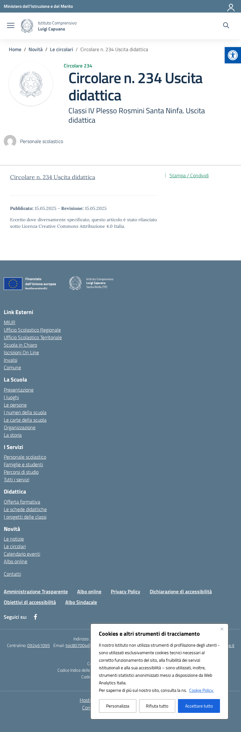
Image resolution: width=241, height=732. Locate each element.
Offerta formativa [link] (22, 501)
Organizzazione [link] (19, 427)
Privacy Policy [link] (125, 591)
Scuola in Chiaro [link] (20, 345)
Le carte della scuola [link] (25, 420)
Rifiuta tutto (157, 706)
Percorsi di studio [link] (21, 472)
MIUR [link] (9, 322)
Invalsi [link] (10, 360)
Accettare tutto (199, 706)
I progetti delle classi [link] (25, 517)
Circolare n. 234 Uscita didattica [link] (52, 177)
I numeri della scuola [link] (25, 412)
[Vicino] (222, 629)
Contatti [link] (12, 574)
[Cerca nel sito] (226, 26)
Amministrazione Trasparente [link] (36, 591)
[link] (233, 55)
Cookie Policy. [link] (201, 690)
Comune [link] (12, 367)
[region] (159, 671)
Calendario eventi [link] (22, 554)
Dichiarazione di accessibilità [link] (181, 591)
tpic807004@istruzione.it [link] (89, 645)
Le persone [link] (15, 405)
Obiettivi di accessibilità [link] (30, 602)
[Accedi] (231, 6)
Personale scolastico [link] (25, 457)
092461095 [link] (38, 645)
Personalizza (117, 706)
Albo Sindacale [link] (81, 602)
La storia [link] (13, 435)
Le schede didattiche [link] (25, 509)
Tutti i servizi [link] (16, 479)
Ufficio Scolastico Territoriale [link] (33, 337)
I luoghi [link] (11, 397)
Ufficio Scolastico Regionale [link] (32, 330)
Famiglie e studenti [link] (23, 464)
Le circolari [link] (15, 546)
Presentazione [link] (19, 389)
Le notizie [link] (14, 538)
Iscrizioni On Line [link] (21, 352)
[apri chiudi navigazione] (10, 26)
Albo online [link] (15, 561)
